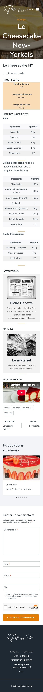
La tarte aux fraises (9, 425)
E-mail (7, 575)
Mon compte (21, 656)
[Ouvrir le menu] (39, 9)
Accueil (14, 652)
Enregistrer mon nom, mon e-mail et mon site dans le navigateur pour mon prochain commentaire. (22, 596)
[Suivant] (36, 475)
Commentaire (11, 529)
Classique (21, 20)
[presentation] (21, 467)
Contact (28, 652)
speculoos (8, 413)
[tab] (16, 497)
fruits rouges (28, 408)
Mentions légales (21, 660)
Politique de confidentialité (21, 666)
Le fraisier (11, 484)
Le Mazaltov (34, 424)
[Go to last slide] (7, 475)
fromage (16, 408)
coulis (6, 408)
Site (5, 587)
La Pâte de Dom (14, 489)
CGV (21, 671)
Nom (7, 564)
